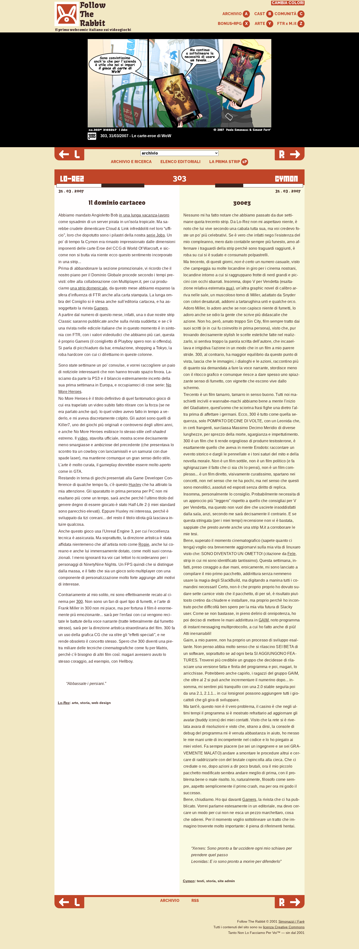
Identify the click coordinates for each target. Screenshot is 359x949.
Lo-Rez (64, 703)
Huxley (135, 485)
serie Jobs (156, 235)
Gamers (101, 308)
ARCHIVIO (232, 13)
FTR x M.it (287, 23)
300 (79, 601)
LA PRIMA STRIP (225, 161)
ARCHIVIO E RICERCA (131, 162)
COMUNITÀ (286, 13)
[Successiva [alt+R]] (290, 154)
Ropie (143, 544)
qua (229, 288)
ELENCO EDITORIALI (180, 162)
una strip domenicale (88, 288)
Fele (291, 554)
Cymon (189, 881)
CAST (260, 13)
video (82, 438)
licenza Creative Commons (284, 927)
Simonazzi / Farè (291, 921)
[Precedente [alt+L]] (69, 154)
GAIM (264, 620)
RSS (195, 900)
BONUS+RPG (230, 23)
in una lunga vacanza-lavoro (144, 215)
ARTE (260, 23)
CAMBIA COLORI (288, 3)
